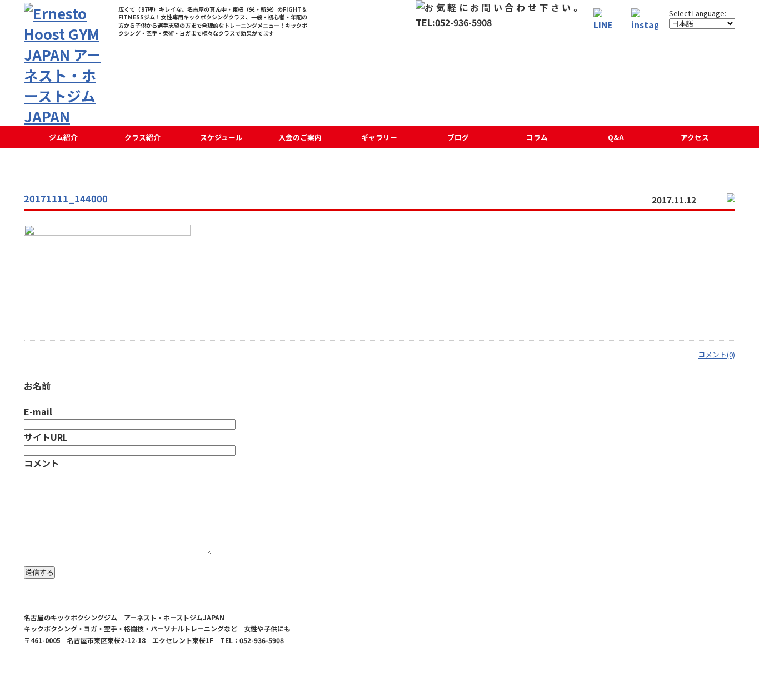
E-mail (38, 411)
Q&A (616, 137)
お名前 (37, 385)
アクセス (695, 137)
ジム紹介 (63, 137)
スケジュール (221, 137)
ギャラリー (379, 137)
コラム (537, 137)
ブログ (458, 137)
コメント (41, 463)
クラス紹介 (142, 137)
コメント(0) (716, 354)
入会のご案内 (300, 137)
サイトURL (46, 437)
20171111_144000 (66, 198)
